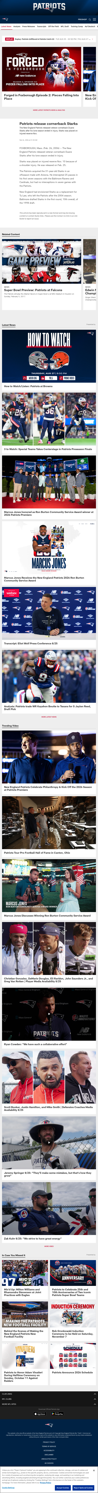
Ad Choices (49, 1463)
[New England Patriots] (49, 1425)
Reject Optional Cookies (83, 1488)
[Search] (90, 19)
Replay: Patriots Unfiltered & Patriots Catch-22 (34, 39)
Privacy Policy (49, 1442)
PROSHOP (82, 19)
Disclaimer (49, 1455)
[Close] (94, 1470)
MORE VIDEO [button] (49, 1246)
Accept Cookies (63, 1488)
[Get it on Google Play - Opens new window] (57, 1415)
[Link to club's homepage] (5, 18)
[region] (49, 1479)
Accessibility (49, 1450)
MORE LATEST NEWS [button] (49, 717)
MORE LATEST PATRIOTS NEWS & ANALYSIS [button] (49, 110)
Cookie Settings (8, 1488)
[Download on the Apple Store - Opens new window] (40, 1414)
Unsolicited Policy (49, 1459)
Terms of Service (49, 1446)
